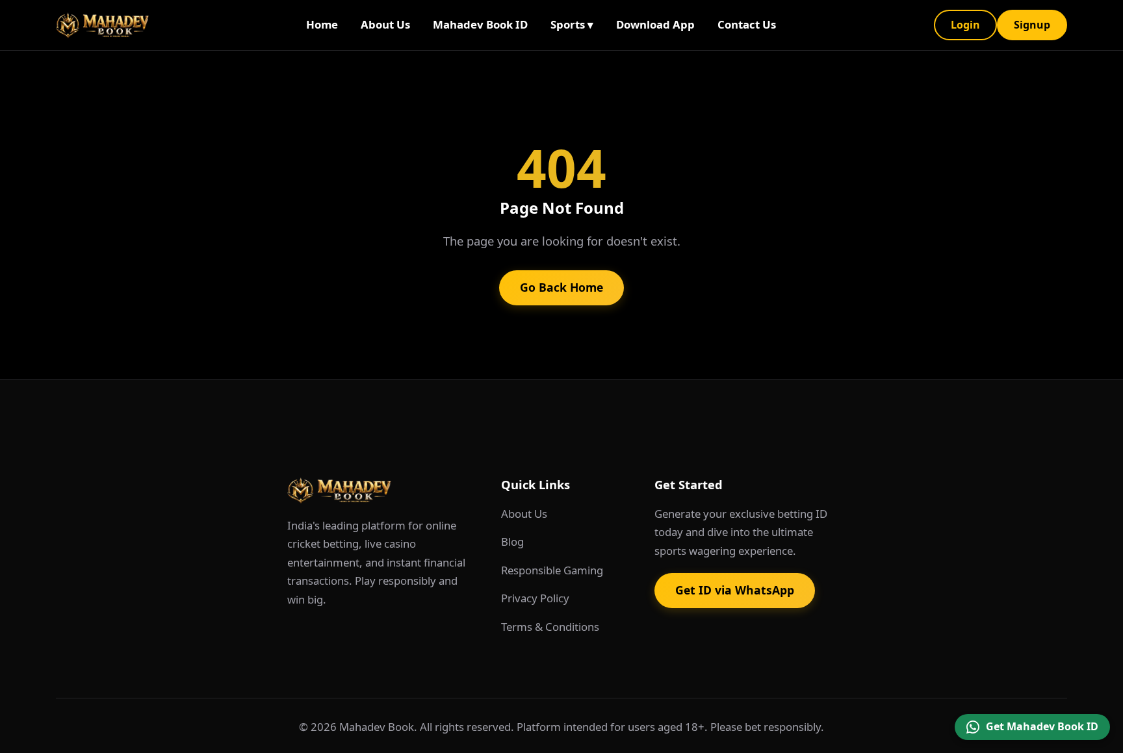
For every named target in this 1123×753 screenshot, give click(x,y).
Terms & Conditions (550, 626)
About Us (385, 24)
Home (322, 24)
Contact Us (746, 24)
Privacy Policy (535, 598)
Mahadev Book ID (480, 24)
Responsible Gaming (552, 570)
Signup (1032, 25)
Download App (655, 24)
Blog (512, 541)
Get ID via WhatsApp (734, 590)
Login (965, 25)
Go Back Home (561, 287)
